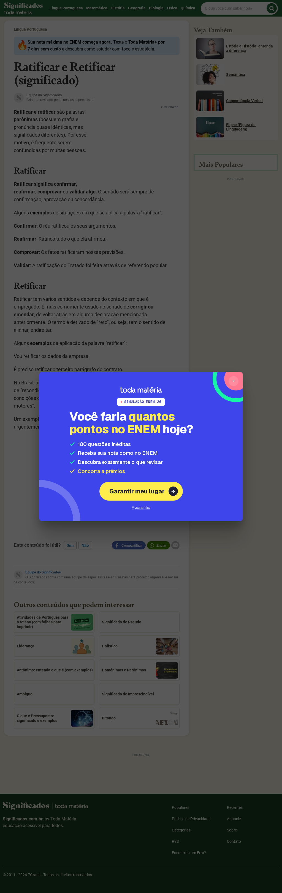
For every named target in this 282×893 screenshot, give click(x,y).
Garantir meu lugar (137, 491)
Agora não (141, 507)
